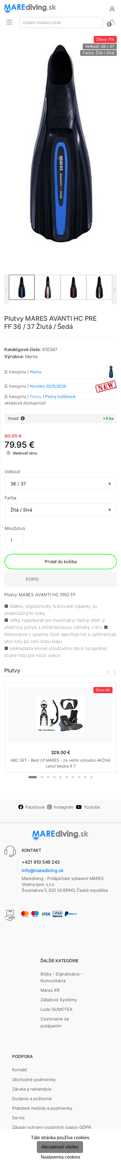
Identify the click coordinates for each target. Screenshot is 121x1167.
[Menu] (9, 22)
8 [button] (79, 777)
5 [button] (60, 777)
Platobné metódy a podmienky (42, 1108)
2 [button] (42, 777)
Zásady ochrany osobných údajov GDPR (51, 1127)
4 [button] (54, 777)
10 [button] (91, 777)
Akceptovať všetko (59, 1147)
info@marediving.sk (43, 870)
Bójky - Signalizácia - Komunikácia (61, 977)
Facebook (35, 807)
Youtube (92, 807)
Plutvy (35, 396)
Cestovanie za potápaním (55, 1022)
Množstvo (15, 528)
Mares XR (50, 990)
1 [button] (32, 777)
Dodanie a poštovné (32, 1098)
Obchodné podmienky (34, 1079)
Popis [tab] (32, 579)
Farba (10, 498)
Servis (18, 1117)
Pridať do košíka (61, 561)
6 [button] (67, 777)
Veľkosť (12, 471)
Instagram (63, 807)
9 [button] (85, 777)
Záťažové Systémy (59, 999)
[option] (60, 145)
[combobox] (61, 22)
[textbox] (61, 22)
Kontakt (19, 1069)
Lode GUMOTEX (57, 1009)
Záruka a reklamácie (32, 1089)
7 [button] (73, 777)
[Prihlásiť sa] (112, 8)
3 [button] (48, 777)
